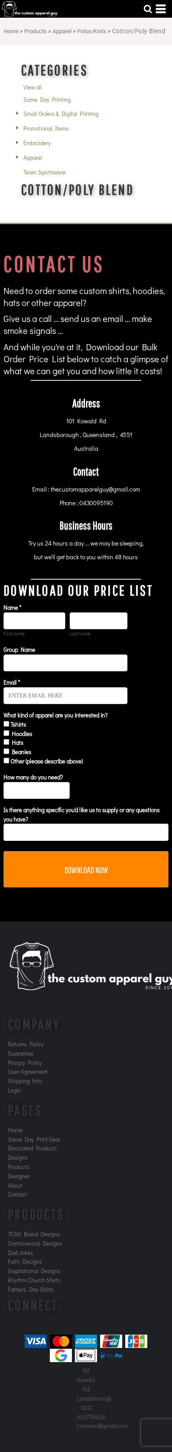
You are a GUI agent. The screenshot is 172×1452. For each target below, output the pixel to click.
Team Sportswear (44, 172)
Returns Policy (26, 1044)
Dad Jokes (20, 1252)
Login (14, 1090)
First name (14, 634)
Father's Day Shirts (31, 1289)
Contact (17, 1194)
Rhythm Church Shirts (34, 1280)
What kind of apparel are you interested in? (56, 715)
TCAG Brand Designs (34, 1234)
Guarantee (21, 1053)
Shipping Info (25, 1080)
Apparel (61, 31)
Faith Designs (25, 1261)
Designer (19, 1176)
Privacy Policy (25, 1062)
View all (32, 87)
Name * (13, 607)
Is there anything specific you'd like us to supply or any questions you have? (82, 814)
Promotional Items (46, 128)
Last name (80, 634)
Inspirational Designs (34, 1270)
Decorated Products (32, 1148)
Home (11, 31)
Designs (17, 1157)
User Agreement (28, 1071)
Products (35, 31)
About (15, 1185)
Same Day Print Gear (34, 1139)
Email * (12, 682)
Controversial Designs (35, 1243)
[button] (147, 8)
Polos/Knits (91, 31)
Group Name (19, 649)
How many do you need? (33, 777)
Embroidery (37, 143)
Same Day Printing (47, 99)
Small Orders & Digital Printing (60, 113)
